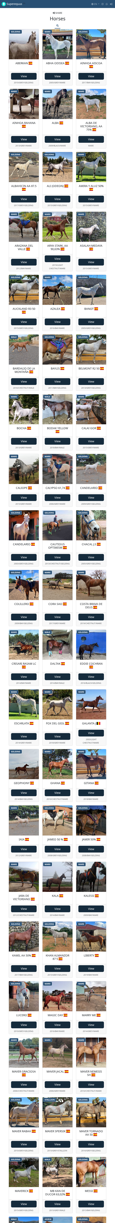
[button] (95, 4)
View (24, 76)
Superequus (15, 4)
